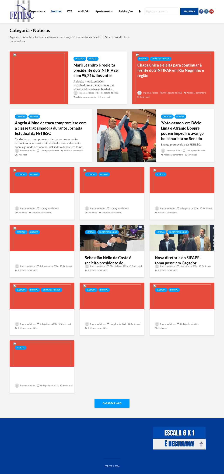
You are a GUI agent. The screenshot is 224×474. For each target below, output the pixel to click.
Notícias (56, 11)
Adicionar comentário (86, 97)
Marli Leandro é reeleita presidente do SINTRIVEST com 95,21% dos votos (97, 70)
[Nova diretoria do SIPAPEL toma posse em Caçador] (182, 237)
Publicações (126, 11)
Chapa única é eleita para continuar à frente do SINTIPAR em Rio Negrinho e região (170, 70)
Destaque (79, 59)
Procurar (189, 11)
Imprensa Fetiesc (86, 92)
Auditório (83, 11)
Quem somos (37, 11)
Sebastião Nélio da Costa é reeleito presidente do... (108, 260)
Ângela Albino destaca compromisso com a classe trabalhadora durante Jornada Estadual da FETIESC (51, 128)
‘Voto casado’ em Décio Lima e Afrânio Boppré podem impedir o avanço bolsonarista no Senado (182, 130)
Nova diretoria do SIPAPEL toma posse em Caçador (178, 260)
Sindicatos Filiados (160, 59)
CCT (69, 11)
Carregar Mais (112, 403)
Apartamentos (104, 11)
